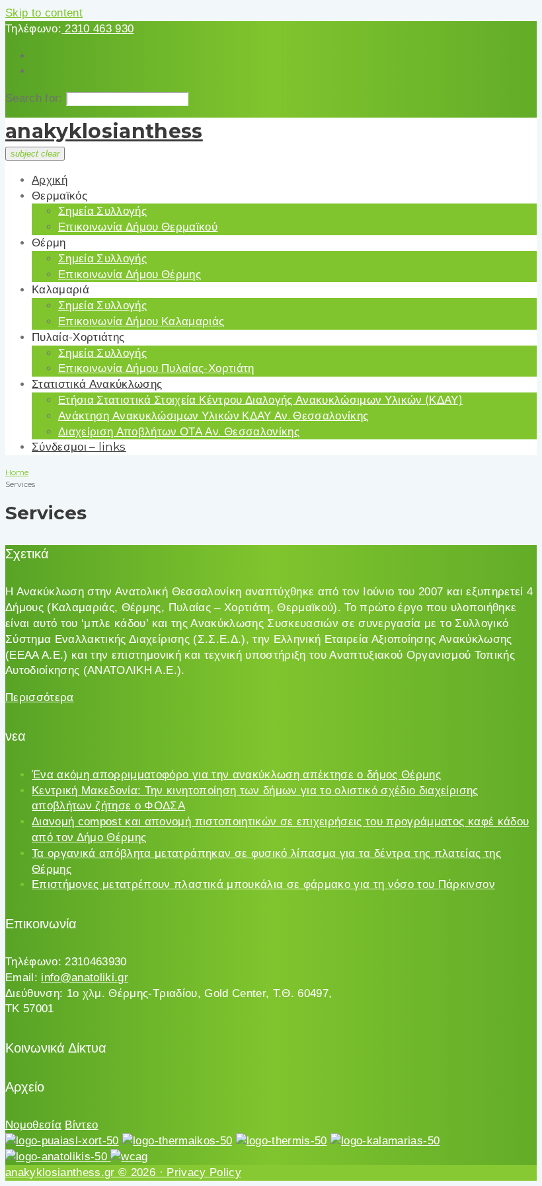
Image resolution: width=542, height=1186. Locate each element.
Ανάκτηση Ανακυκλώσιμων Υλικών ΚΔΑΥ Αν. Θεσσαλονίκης (213, 415)
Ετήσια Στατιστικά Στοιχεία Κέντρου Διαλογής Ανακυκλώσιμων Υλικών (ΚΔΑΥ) (260, 399)
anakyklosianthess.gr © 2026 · (86, 1172)
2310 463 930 (97, 28)
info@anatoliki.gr (84, 977)
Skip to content (44, 13)
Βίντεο (81, 1125)
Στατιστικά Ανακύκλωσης (97, 383)
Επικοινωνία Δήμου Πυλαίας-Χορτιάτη (156, 368)
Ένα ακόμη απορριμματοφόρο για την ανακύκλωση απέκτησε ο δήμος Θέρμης (236, 774)
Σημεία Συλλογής (102, 210)
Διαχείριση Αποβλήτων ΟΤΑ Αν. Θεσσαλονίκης (178, 431)
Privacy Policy (204, 1172)
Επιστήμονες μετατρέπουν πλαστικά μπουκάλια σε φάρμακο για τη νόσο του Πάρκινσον (263, 884)
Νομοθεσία (33, 1125)
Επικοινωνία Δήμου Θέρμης (129, 274)
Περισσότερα (39, 697)
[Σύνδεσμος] (62, 1140)
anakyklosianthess (104, 131)
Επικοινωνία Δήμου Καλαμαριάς (141, 321)
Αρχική (49, 179)
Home (16, 472)
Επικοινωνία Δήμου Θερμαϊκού (137, 226)
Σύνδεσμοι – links (79, 446)
